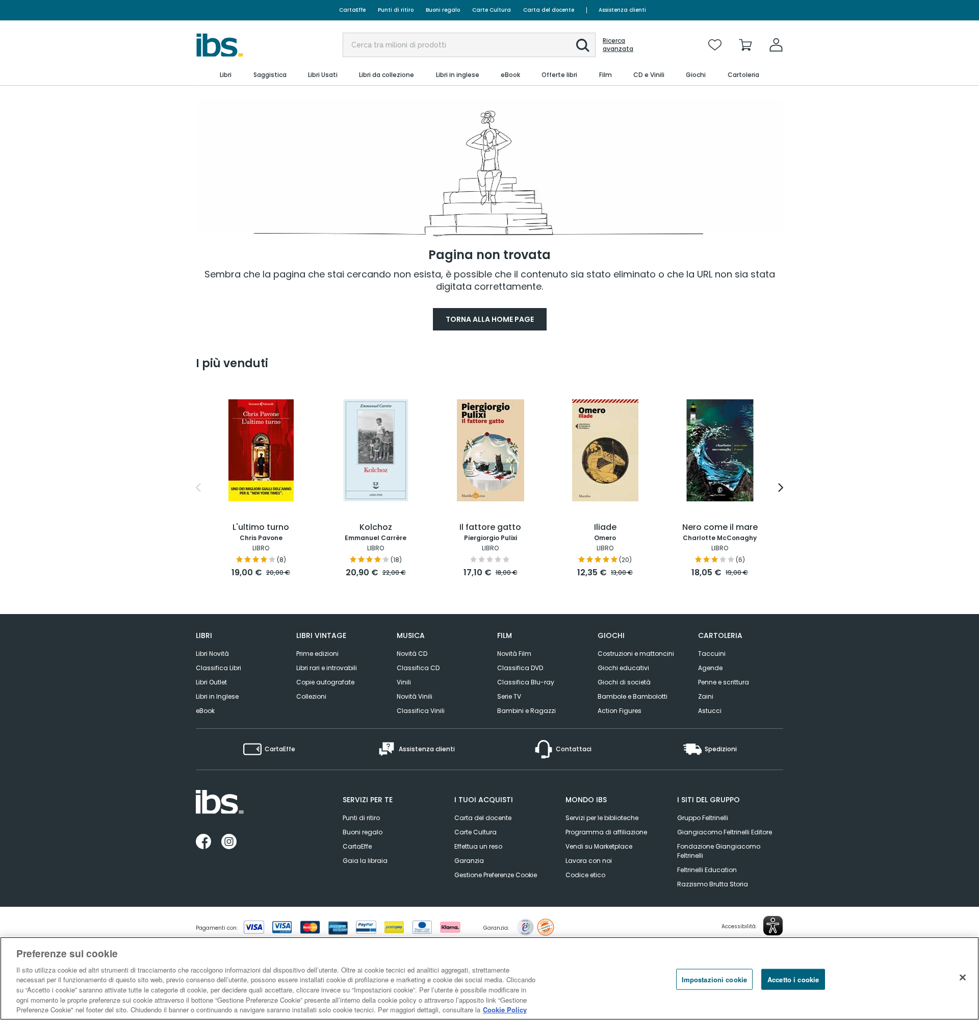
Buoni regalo (443, 10)
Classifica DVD (520, 668)
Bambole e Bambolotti (632, 696)
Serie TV (509, 696)
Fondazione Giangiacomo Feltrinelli (718, 851)
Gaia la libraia (365, 860)
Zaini (705, 696)
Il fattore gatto (490, 527)
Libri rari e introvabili (326, 668)
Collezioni (311, 696)
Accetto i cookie (793, 979)
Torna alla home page (490, 319)
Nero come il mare (720, 527)
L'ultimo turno (261, 527)
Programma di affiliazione (606, 832)
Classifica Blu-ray (525, 682)
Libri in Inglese (217, 696)
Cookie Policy (505, 1009)
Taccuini (712, 653)
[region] (489, 978)
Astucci (710, 710)
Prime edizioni (317, 653)
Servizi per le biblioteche (601, 817)
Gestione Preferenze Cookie (495, 875)
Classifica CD (418, 668)
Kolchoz (375, 527)
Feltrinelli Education (707, 869)
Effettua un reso (478, 846)
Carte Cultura (491, 10)
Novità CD (412, 653)
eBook (205, 710)
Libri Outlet (211, 682)
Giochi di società (624, 682)
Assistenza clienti (622, 10)
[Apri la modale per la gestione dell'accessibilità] (773, 925)
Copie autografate (325, 682)
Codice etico (585, 875)
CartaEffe (352, 10)
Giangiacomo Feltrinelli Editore (724, 832)
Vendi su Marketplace (598, 846)
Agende (710, 668)
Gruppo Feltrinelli (702, 817)
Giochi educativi (623, 668)
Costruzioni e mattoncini (636, 653)
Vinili (404, 682)
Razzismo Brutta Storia (712, 884)
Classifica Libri (218, 668)
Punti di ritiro (396, 10)
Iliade (605, 527)
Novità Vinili (414, 696)
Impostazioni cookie (714, 979)
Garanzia (469, 860)
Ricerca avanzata (618, 45)
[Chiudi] (962, 977)
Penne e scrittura (723, 682)
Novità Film (514, 653)
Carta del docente (548, 10)
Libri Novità (212, 653)
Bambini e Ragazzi (526, 710)
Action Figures (619, 710)
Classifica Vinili (421, 710)
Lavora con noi (588, 860)
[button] (583, 45)
